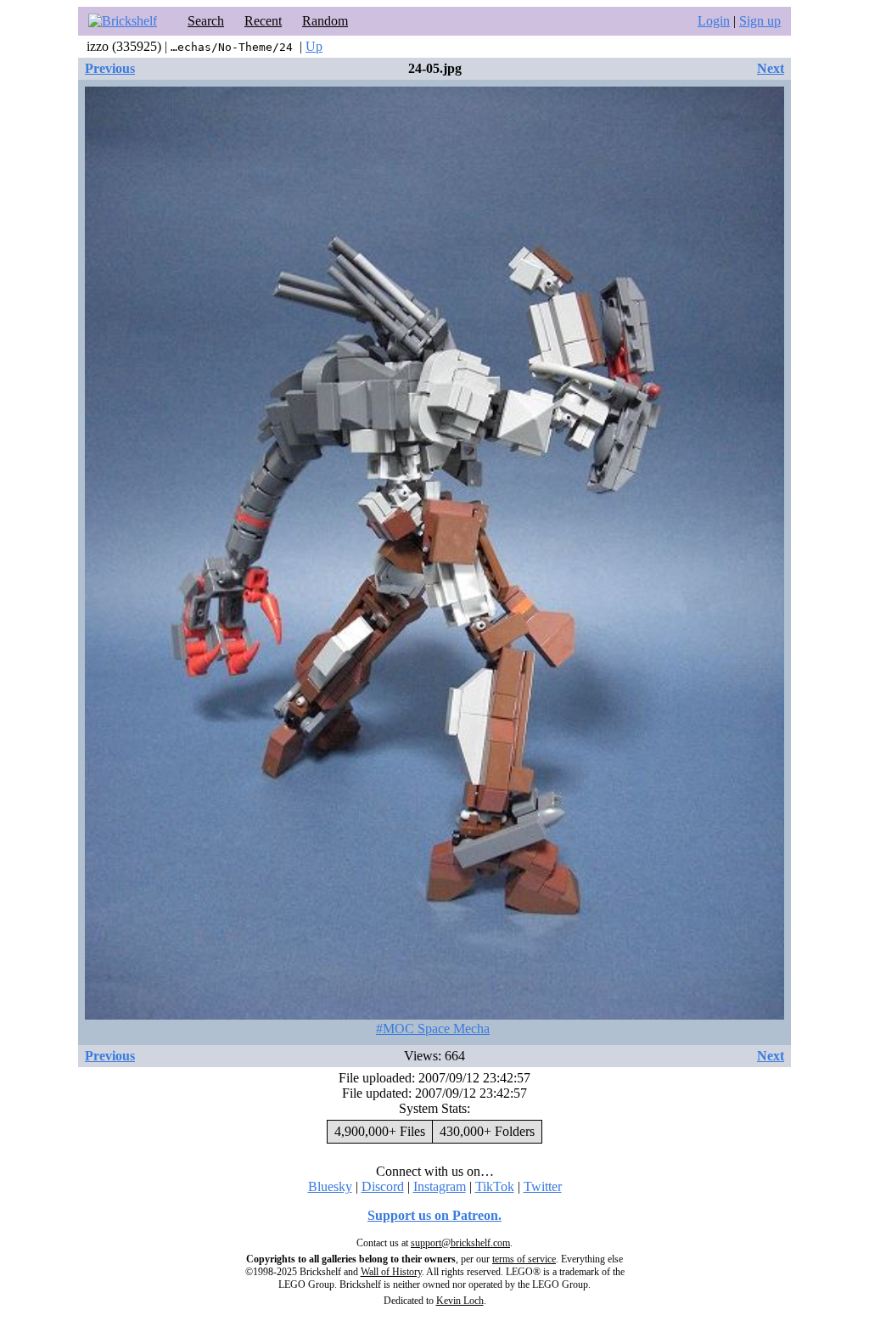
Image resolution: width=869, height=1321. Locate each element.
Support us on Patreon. (434, 1215)
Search (206, 21)
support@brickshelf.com (460, 1243)
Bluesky (330, 1186)
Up (314, 46)
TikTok (494, 1186)
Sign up (760, 21)
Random (325, 21)
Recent (263, 21)
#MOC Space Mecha (433, 1028)
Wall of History (391, 1272)
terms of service (524, 1259)
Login (714, 21)
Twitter (543, 1186)
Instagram (439, 1186)
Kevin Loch (460, 1301)
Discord (383, 1186)
